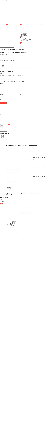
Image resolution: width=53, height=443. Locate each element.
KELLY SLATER (3, 135)
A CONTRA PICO (25, 38)
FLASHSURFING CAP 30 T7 (12, 158)
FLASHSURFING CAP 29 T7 (12, 170)
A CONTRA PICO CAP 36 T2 (40, 157)
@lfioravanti (13, 60)
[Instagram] (11, 22)
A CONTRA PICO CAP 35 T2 (40, 166)
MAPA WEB (9, 187)
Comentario (2, 94)
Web (0, 99)
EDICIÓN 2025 (14, 221)
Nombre (1, 96)
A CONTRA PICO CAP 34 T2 (40, 176)
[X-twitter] (9, 22)
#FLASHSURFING (23, 34)
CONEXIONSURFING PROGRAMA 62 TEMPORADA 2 (12, 81)
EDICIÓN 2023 (26, 31)
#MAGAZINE (23, 32)
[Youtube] (13, 22)
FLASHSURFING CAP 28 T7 (12, 181)
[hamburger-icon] (21, 24)
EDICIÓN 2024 (26, 30)
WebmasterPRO (16, 194)
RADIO (22, 37)
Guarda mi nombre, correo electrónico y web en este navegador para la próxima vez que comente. (14, 101)
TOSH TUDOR (3, 136)
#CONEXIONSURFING (24, 35)
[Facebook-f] (7, 22)
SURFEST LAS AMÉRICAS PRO (14, 220)
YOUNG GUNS (3, 137)
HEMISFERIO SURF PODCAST (27, 39)
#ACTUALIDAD (25, 33)
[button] (40, 25)
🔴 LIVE (22, 36)
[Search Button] (9, 124)
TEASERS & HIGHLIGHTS (24, 40)
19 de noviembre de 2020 (3, 54)
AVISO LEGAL (9, 189)
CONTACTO (9, 188)
